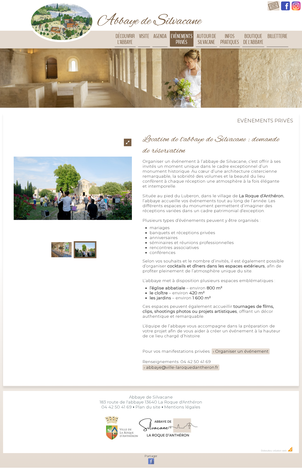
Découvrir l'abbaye (125, 39)
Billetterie (277, 36)
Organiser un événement (241, 351)
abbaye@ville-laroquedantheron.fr (182, 367)
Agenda (160, 36)
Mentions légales (182, 406)
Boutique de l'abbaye (253, 39)
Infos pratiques (229, 39)
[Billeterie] (274, 9)
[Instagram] (296, 9)
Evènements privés (182, 39)
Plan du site (147, 406)
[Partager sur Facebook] (151, 463)
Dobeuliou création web (274, 450)
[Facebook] (285, 9)
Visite (144, 36)
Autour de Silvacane (206, 39)
